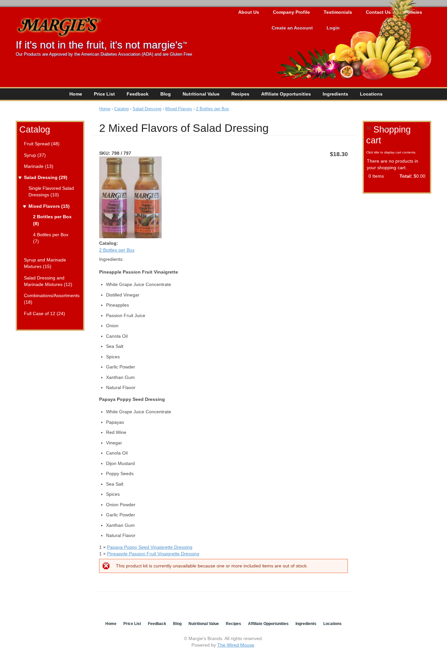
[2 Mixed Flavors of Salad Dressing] (130, 236)
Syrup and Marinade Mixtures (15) (45, 263)
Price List (104, 94)
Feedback (138, 94)
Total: (406, 176)
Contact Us (378, 12)
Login (333, 27)
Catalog (34, 129)
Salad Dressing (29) (45, 177)
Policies (413, 12)
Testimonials (338, 12)
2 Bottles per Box (212, 108)
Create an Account (292, 27)
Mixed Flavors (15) (49, 206)
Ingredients (335, 94)
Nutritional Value (201, 94)
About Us (248, 12)
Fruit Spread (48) (42, 143)
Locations (371, 94)
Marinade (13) (38, 166)
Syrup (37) (35, 155)
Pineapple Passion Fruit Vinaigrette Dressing (153, 553)
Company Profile (291, 12)
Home (75, 94)
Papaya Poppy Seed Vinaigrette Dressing (149, 547)
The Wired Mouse (235, 645)
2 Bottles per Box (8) (52, 220)
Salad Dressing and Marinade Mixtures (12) (48, 281)
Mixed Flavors (178, 108)
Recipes (240, 94)
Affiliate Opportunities (286, 94)
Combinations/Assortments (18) (51, 299)
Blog (165, 94)
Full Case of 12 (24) (44, 313)
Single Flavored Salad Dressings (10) (51, 191)
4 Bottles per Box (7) (50, 238)
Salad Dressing (147, 108)
